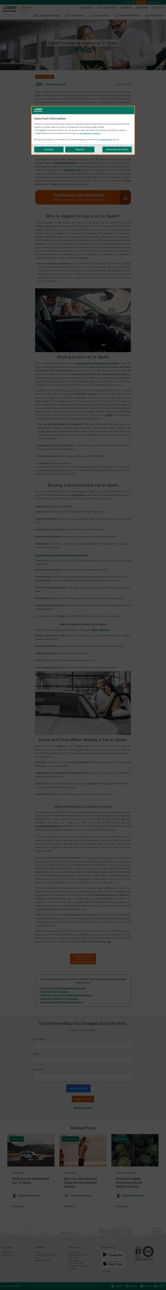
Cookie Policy (106, 139)
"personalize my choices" (90, 133)
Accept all (48, 149)
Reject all (79, 149)
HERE (42, 130)
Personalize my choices (117, 149)
